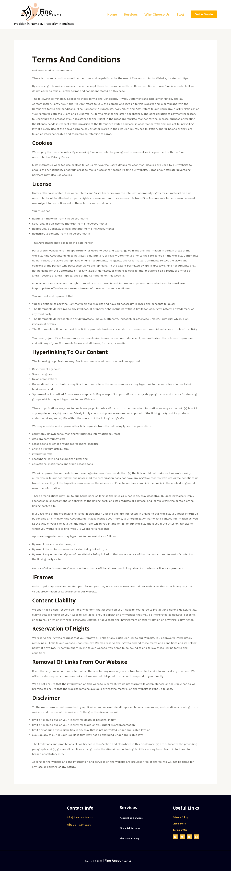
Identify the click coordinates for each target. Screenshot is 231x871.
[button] (204, 14)
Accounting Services (131, 818)
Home (112, 14)
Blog (180, 14)
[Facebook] (175, 836)
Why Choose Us (157, 14)
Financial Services (130, 828)
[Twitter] (182, 836)
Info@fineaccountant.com (81, 817)
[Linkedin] (189, 836)
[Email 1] (196, 836)
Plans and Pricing (129, 838)
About (71, 824)
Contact (85, 824)
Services (131, 14)
